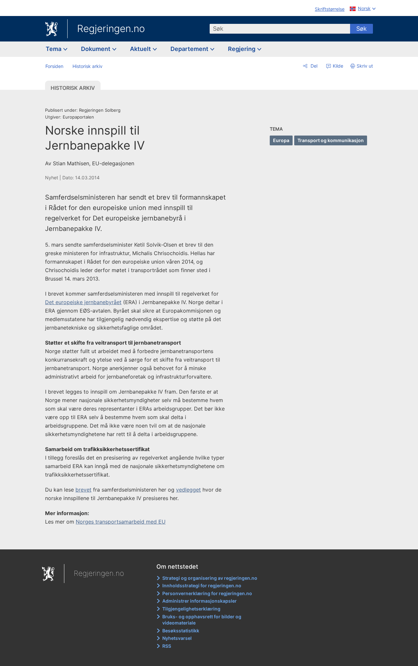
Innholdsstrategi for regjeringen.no (201, 585)
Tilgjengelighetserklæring (191, 608)
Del (313, 66)
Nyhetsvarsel (177, 638)
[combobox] (280, 29)
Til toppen (139, 540)
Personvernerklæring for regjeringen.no (207, 593)
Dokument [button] (96, 48)
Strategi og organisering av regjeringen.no (209, 578)
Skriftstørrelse (330, 9)
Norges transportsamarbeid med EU (121, 521)
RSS (166, 646)
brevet (83, 489)
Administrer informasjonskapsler (199, 601)
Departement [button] (190, 48)
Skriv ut (365, 66)
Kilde (337, 66)
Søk (361, 28)
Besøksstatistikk (180, 630)
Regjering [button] (242, 48)
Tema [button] (54, 48)
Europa (281, 140)
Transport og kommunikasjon (330, 140)
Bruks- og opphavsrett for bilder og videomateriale (201, 620)
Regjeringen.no (111, 28)
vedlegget (188, 489)
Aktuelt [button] (141, 48)
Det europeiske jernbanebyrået (83, 302)
